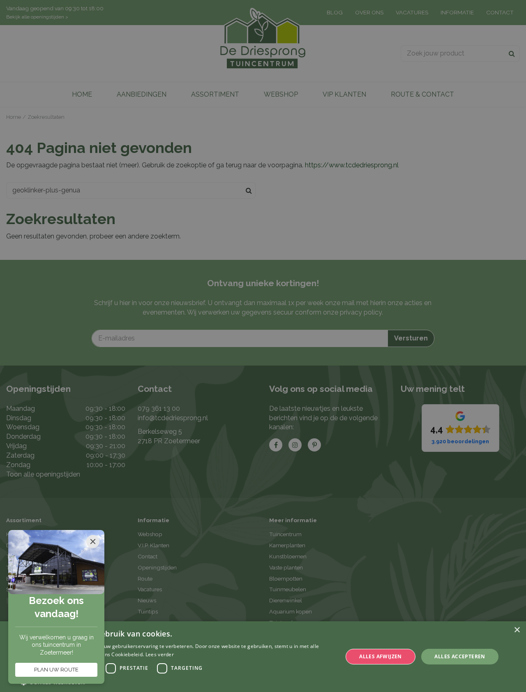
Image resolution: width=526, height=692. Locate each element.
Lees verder (159, 654)
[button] (177, 682)
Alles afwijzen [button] (380, 656)
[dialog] (263, 656)
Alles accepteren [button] (459, 656)
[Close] (92, 541)
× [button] (517, 630)
